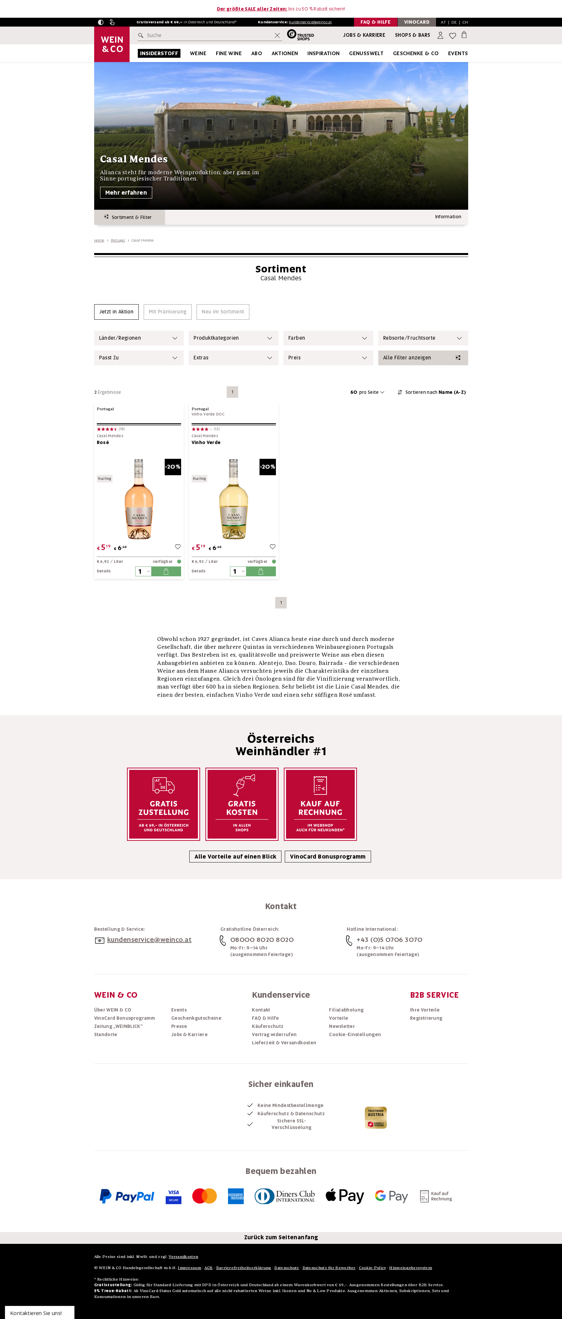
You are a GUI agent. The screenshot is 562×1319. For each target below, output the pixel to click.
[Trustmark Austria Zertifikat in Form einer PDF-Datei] (376, 1117)
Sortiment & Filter (130, 217)
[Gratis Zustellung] (163, 804)
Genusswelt (366, 53)
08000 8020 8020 (262, 939)
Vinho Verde (206, 442)
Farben (296, 338)
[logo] (112, 44)
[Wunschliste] (452, 36)
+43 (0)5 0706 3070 (389, 939)
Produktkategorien (216, 338)
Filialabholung (346, 1010)
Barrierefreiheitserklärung (243, 1268)
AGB (208, 1268)
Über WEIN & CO (113, 1010)
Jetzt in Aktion (116, 311)
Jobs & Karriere (364, 35)
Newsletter (342, 1026)
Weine (198, 53)
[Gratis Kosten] (242, 804)
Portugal (118, 240)
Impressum (189, 1268)
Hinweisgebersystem (410, 1268)
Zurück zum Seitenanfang (281, 1237)
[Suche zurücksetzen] (277, 35)
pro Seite (364, 392)
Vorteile (338, 1018)
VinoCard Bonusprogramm (327, 856)
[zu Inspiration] (348, 53)
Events (458, 53)
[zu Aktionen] (306, 53)
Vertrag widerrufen (274, 1034)
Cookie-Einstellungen (355, 1034)
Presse (179, 1026)
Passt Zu (109, 357)
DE (454, 22)
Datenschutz (286, 1268)
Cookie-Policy (372, 1268)
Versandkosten (183, 1256)
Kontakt (261, 1010)
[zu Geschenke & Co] (447, 53)
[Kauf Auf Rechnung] (320, 804)
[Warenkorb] (464, 34)
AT (443, 22)
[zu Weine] (214, 53)
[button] (100, 22)
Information (448, 217)
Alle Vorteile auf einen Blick (235, 856)
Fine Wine (229, 53)
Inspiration (323, 53)
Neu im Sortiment (223, 311)
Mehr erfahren (126, 192)
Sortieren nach (436, 392)
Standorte (105, 1034)
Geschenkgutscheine (196, 1018)
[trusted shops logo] (298, 35)
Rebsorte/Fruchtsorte (409, 338)
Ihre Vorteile (425, 1010)
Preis (294, 357)
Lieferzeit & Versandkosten (284, 1043)
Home (99, 240)
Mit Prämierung (167, 311)
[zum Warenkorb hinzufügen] (166, 571)
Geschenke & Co (416, 53)
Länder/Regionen (120, 338)
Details (104, 571)
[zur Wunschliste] (178, 547)
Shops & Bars (412, 35)
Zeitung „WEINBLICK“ (118, 1026)
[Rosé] (139, 499)
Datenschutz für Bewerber (329, 1268)
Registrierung (426, 1018)
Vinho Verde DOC (208, 414)
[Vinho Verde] (234, 499)
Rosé (103, 442)
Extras (201, 357)
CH (465, 22)
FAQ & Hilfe (265, 1018)
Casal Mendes (110, 436)
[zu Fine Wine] (250, 53)
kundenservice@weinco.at (310, 22)
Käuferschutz (267, 1026)
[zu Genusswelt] (392, 53)
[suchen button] (142, 35)
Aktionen (285, 53)
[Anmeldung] (441, 36)
